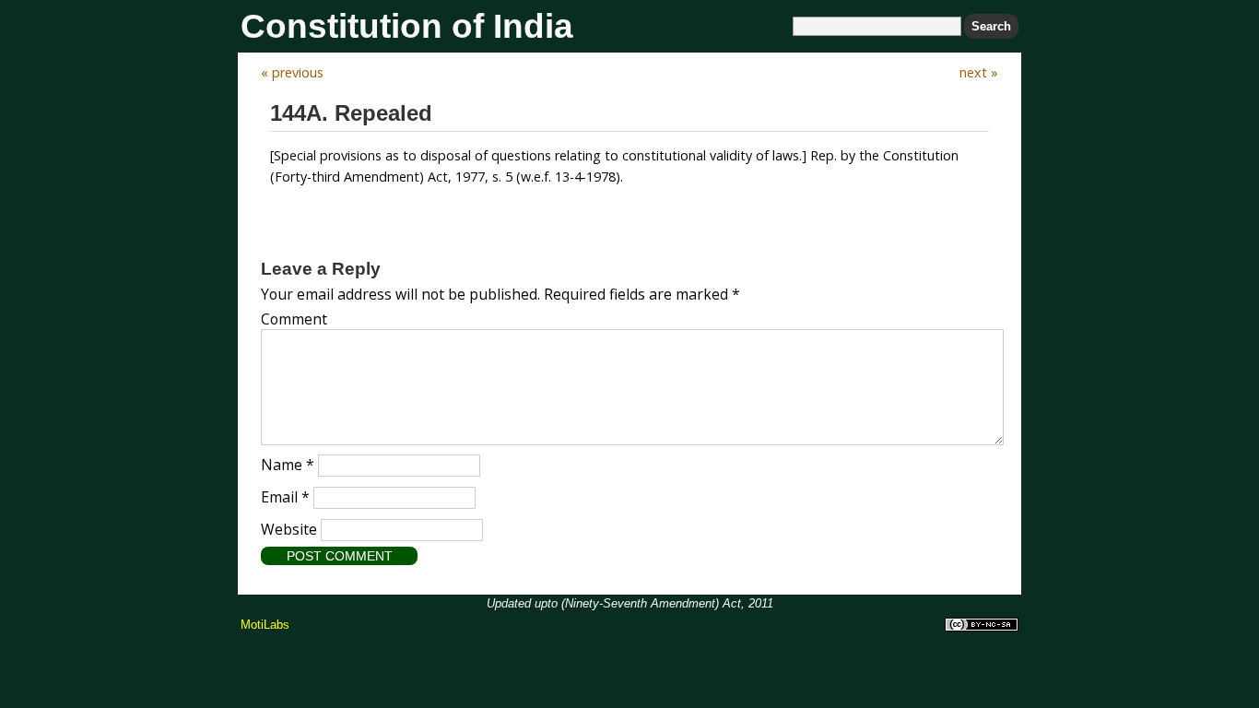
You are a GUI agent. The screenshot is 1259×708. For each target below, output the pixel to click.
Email (285, 497)
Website (289, 529)
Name (287, 464)
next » (978, 72)
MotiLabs (265, 624)
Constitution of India (407, 26)
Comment (294, 319)
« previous (292, 72)
